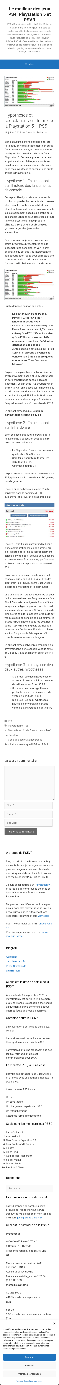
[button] (54, 1323)
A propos (38, 1381)
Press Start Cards (16, 966)
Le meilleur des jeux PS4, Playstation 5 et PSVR (29, 14)
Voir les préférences (29, 1374)
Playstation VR (43, 884)
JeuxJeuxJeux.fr (15, 961)
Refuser (29, 1365)
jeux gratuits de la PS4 (30, 1217)
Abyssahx (11, 956)
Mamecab (43, 915)
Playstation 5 (15, 725)
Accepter (29, 1357)
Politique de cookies (24, 1381)
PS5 (10, 721)
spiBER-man (13, 970)
